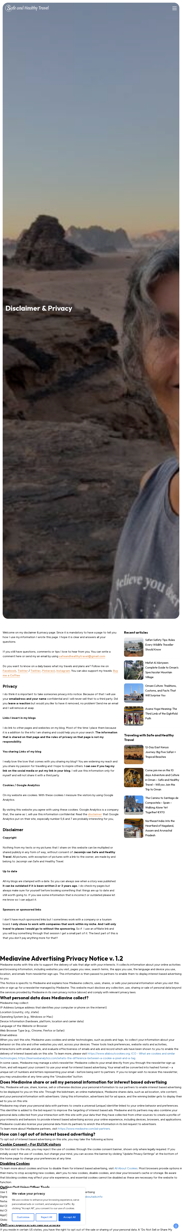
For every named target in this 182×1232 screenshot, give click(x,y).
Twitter (23, 670)
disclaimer (95, 814)
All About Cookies (126, 1168)
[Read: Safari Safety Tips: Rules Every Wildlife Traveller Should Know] (151, 648)
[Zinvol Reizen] (27, 7)
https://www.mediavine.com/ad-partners (84, 1128)
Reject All (46, 1217)
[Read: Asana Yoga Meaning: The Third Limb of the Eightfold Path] (151, 717)
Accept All (69, 1217)
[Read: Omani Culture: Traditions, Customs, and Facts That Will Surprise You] (151, 693)
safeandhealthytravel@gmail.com (82, 656)
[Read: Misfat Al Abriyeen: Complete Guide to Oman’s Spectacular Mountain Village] (151, 670)
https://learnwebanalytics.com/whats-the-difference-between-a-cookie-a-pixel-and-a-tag (76, 1058)
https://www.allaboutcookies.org (109, 1053)
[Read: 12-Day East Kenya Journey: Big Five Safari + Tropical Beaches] (151, 755)
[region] (46, 1206)
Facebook (9, 670)
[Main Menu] (174, 8)
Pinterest (48, 670)
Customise (23, 1217)
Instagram (63, 670)
